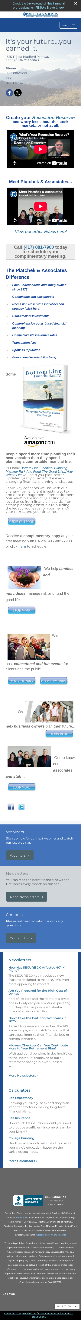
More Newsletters (23, 1075)
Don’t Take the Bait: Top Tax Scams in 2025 (37, 1019)
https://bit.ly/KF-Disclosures (51, 1234)
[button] (68, 25)
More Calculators (22, 1161)
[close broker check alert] (75, 3)
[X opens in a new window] (18, 93)
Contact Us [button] (19, 938)
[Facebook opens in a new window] (9, 93)
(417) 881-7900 (39, 247)
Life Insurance (19, 1118)
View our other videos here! (40, 231)
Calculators (19, 1090)
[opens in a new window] (40, 1206)
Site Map (9, 1294)
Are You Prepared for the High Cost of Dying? (37, 992)
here (22, 546)
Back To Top (65, 1306)
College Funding (21, 1138)
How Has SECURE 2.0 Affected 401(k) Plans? (37, 969)
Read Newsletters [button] (25, 897)
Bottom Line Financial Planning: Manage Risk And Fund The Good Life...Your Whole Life (39, 471)
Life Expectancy (20, 1098)
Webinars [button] (18, 855)
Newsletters (19, 960)
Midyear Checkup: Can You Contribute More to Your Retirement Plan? (38, 1047)
